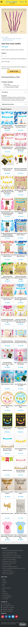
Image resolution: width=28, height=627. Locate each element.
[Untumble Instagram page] (2, 616)
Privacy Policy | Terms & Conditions (8, 623)
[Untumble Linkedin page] (9, 616)
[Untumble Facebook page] (6, 616)
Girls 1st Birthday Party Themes (10, 554)
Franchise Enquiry (7, 595)
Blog (4, 589)
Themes (6, 37)
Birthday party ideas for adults (10, 561)
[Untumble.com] (11, 2)
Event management (7, 597)
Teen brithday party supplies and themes (12, 557)
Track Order (5, 598)
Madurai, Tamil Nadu (7, 611)
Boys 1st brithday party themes (10, 552)
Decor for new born (7, 564)
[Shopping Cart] (25, 2)
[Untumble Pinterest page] (16, 616)
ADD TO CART (14, 71)
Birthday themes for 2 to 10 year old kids (12, 555)
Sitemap (4, 591)
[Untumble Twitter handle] (13, 616)
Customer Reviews (7, 588)
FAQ (3, 586)
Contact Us (5, 593)
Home (2, 37)
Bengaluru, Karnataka (8, 609)
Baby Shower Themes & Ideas (9, 563)
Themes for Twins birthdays (9, 559)
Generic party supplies (8, 573)
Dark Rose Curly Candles (8, 40)
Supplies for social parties (9, 572)
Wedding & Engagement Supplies (10, 566)
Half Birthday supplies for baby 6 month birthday (12, 38)
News (4, 584)
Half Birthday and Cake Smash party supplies (13, 550)
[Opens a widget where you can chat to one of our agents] (23, 624)
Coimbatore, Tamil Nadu (8, 607)
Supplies (4, 582)
